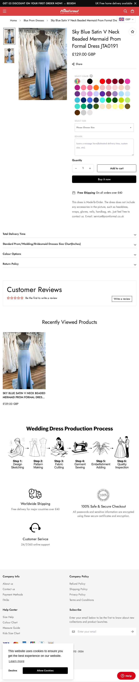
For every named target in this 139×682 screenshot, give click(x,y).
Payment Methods (13, 594)
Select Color (81, 76)
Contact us (9, 589)
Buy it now (104, 179)
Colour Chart (10, 622)
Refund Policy (77, 584)
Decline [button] (12, 670)
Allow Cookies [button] (45, 670)
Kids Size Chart (11, 633)
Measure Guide (11, 628)
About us (8, 584)
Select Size (80, 120)
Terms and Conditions (82, 600)
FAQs (6, 600)
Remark (78, 136)
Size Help (8, 617)
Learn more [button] (16, 661)
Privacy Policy (77, 594)
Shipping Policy (78, 589)
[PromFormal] (69, 11)
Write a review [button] (122, 299)
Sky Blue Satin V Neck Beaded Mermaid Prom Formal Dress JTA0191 (24, 395)
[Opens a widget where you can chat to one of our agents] (126, 676)
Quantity (77, 160)
